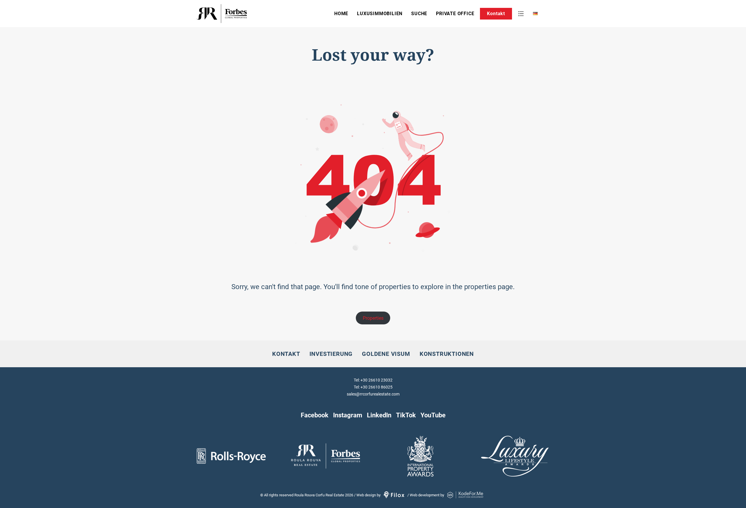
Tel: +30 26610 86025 (373, 387)
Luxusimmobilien (379, 13)
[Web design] (394, 495)
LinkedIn (379, 415)
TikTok (406, 415)
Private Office (455, 13)
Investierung (331, 353)
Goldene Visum (386, 353)
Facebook (314, 415)
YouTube (433, 415)
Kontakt (496, 13)
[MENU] (521, 13)
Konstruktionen (447, 353)
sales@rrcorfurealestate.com (373, 394)
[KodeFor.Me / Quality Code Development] (465, 495)
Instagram (347, 415)
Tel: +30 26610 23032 (373, 380)
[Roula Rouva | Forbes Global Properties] (240, 13)
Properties (373, 318)
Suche (419, 13)
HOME (341, 13)
